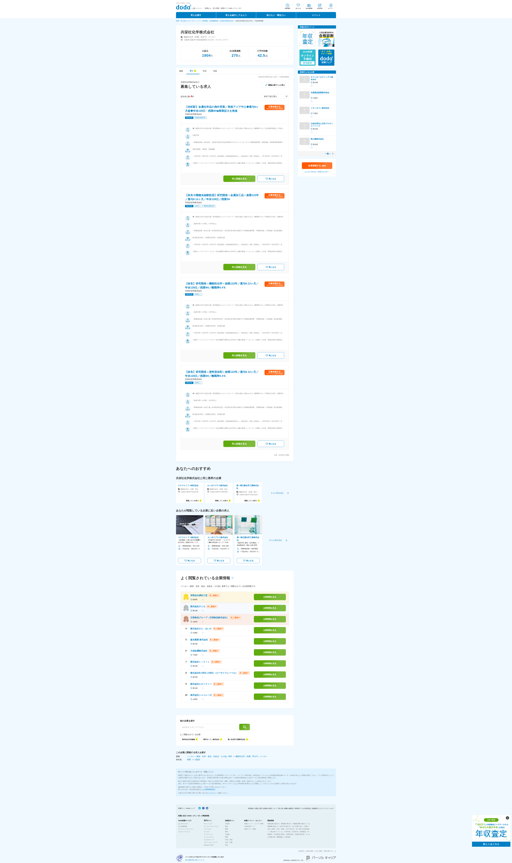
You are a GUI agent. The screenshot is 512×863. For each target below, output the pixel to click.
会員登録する (317, 165)
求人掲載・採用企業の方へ (325, 851)
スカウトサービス (184, 831)
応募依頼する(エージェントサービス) (274, 107)
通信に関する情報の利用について (266, 808)
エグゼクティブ (209, 839)
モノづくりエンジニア (211, 826)
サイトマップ (323, 808)
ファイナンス (208, 834)
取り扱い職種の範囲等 (286, 808)
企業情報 (287, 837)
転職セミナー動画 (250, 829)
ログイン (330, 8)
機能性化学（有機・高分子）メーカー (251, 756)
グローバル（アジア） (211, 842)
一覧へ (328, 154)
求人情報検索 (182, 826)
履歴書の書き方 (286, 823)
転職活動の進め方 (273, 823)
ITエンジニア (208, 823)
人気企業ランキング (276, 831)
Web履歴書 (309, 8)
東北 (226, 826)
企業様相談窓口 (209, 789)
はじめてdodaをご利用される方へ (317, 172)
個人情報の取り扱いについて (194, 860)
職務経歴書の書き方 (299, 823)
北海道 (227, 823)
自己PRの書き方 (285, 826)
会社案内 (301, 851)
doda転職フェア (249, 826)
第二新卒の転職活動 (302, 829)
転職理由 (303, 831)
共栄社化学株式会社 (226, 21)
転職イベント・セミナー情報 (253, 823)
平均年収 (287, 831)
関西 (189, 759)
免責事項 (315, 808)
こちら (211, 793)
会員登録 (319, 8)
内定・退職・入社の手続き (285, 829)
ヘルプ (331, 808)
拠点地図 (310, 851)
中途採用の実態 (279, 834)
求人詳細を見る (239, 179)
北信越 (227, 834)
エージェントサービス (185, 829)
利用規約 (251, 808)
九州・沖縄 (228, 842)
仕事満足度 (289, 834)
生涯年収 (295, 831)
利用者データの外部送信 (303, 808)
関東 (226, 829)
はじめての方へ (183, 823)
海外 (226, 845)
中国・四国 (228, 839)
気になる (298, 8)
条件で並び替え (270, 96)
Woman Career (209, 845)
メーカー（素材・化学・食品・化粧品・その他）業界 (210, 756)
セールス (207, 831)
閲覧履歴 (287, 8)
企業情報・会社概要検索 (210, 21)
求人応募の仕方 (297, 826)
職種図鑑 (280, 837)
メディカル (207, 829)
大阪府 (197, 759)
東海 (226, 831)
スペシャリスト (209, 837)
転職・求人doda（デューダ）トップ (188, 21)
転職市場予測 (299, 834)
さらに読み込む (277, 493)
